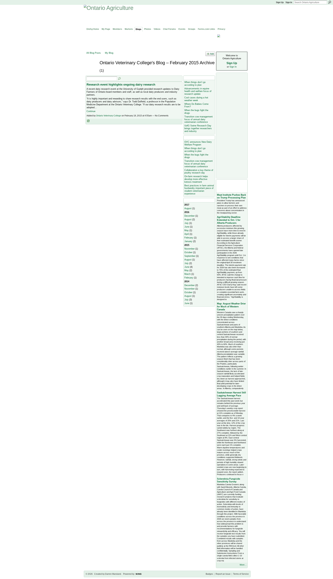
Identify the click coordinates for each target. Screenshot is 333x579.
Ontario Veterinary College (108, 115)
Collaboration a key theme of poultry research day (198, 171)
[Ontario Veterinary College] (91, 69)
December (189, 216)
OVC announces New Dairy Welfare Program (198, 143)
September (189, 256)
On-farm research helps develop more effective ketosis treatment (196, 179)
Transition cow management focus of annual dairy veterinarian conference (198, 119)
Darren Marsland (113, 574)
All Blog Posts (93, 53)
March (187, 274)
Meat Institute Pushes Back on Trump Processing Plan (231, 196)
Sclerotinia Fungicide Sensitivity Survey (228, 480)
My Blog (109, 53)
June (186, 226)
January (188, 241)
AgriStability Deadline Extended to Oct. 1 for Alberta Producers (228, 220)
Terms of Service (241, 574)
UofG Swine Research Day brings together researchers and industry (198, 128)
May (186, 230)
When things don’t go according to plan (195, 83)
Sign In (288, 2)
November (189, 248)
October (188, 252)
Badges (209, 574)
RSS (88, 121)
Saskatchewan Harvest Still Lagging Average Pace (231, 394)
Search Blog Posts (119, 78)
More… (243, 565)
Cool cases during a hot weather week (196, 99)
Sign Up (280, 2)
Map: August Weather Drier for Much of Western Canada (231, 306)
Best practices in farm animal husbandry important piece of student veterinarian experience (199, 189)
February (188, 237)
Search (329, 2)
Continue (91, 111)
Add (212, 54)
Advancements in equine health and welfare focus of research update (197, 91)
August (187, 208)
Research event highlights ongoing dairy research (121, 84)
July (186, 223)
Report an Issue (223, 574)
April (186, 234)
